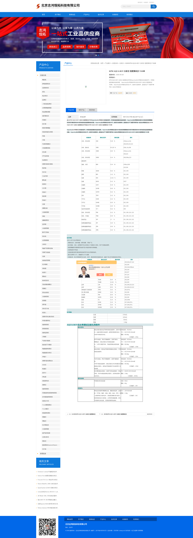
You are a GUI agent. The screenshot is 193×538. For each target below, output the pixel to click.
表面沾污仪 (45, 401)
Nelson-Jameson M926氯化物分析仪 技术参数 (48, 508)
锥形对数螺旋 (46, 128)
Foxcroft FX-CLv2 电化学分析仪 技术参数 (48, 479)
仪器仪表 (43, 75)
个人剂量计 (45, 409)
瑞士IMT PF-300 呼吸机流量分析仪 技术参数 (48, 500)
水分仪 (44, 364)
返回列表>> (150, 414)
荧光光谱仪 (45, 292)
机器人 (44, 312)
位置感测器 (45, 240)
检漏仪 (44, 369)
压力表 (44, 449)
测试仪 (44, 441)
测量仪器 (45, 208)
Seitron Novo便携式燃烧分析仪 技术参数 (48, 475)
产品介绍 (71, 110)
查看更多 (43, 453)
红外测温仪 (45, 425)
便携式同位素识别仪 (48, 316)
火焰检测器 (45, 212)
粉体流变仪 (45, 280)
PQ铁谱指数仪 (46, 144)
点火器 (44, 188)
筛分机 (44, 236)
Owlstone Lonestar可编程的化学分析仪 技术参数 (48, 471)
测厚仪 (44, 385)
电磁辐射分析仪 (46, 352)
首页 (43, 14)
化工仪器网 (134, 530)
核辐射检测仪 (46, 413)
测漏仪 (44, 417)
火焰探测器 (45, 228)
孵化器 (44, 180)
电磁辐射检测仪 (46, 348)
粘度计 (44, 272)
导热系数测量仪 (46, 284)
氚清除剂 (45, 160)
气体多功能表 (46, 340)
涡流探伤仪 (45, 381)
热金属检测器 (46, 112)
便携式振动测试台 (47, 360)
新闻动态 (72, 14)
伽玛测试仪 (45, 116)
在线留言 (146, 2)
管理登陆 (140, 530)
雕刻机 (44, 79)
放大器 (44, 124)
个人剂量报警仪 (46, 405)
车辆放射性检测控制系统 (49, 393)
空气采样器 (45, 156)
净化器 (44, 377)
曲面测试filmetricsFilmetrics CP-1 (51, 445)
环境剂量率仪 (46, 320)
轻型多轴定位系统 (47, 132)
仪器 (43, 204)
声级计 (44, 356)
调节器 (44, 304)
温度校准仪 (45, 88)
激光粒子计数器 (46, 344)
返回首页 (140, 2)
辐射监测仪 (45, 332)
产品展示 (108, 63)
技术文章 (101, 14)
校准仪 (44, 184)
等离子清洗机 (46, 252)
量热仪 (44, 276)
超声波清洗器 (46, 433)
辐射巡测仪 (45, 389)
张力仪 (44, 172)
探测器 (44, 300)
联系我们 (151, 2)
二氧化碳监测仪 (46, 104)
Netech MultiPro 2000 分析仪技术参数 (48, 484)
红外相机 (45, 264)
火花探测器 (45, 429)
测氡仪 (44, 421)
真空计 (44, 373)
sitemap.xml (122, 530)
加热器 (44, 268)
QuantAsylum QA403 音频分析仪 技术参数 (48, 488)
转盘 (43, 136)
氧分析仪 (45, 96)
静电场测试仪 (46, 83)
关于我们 (58, 14)
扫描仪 (44, 120)
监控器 (44, 224)
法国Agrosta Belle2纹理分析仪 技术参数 (48, 504)
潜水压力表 (45, 308)
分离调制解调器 (46, 108)
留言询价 (92, 110)
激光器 (44, 196)
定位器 (44, 152)
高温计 (44, 192)
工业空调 (45, 176)
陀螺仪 (44, 288)
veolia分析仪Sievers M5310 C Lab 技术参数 (48, 492)
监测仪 (44, 100)
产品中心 (87, 14)
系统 (43, 216)
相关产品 (81, 110)
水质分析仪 (45, 437)
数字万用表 (45, 232)
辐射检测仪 (45, 324)
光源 (43, 256)
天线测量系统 (46, 148)
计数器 (44, 336)
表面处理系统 (46, 260)
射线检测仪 (45, 328)
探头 (43, 92)
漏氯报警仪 (45, 220)
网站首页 (70, 519)
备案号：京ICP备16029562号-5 (99, 530)
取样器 (44, 168)
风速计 (44, 200)
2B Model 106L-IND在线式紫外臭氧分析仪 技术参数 (48, 496)
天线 (43, 140)
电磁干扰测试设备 (47, 248)
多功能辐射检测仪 (47, 397)
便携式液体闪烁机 (47, 164)
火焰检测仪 (45, 296)
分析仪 (44, 244)
